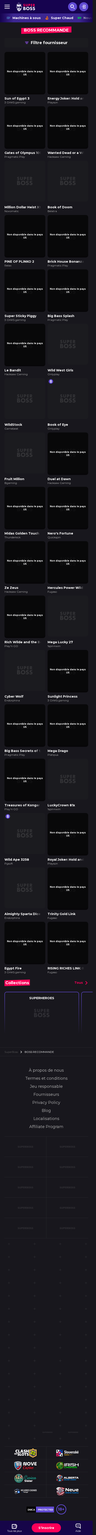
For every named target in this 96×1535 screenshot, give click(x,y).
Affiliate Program (46, 1100)
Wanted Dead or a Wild (67, 150)
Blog (46, 1084)
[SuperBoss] (25, 6)
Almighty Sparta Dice (22, 889)
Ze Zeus (11, 572)
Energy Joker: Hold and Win (71, 97)
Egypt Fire (13, 942)
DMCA (31, 1483)
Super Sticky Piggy (20, 308)
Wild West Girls (60, 361)
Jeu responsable (46, 1059)
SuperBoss (11, 1025)
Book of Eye (58, 414)
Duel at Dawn (59, 466)
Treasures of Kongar (22, 783)
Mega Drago (58, 730)
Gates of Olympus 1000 (24, 150)
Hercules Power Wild (65, 572)
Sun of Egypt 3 (16, 97)
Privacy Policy (46, 1075)
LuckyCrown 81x (61, 783)
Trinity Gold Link (61, 889)
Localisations (46, 1092)
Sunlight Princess (62, 678)
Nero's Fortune (60, 519)
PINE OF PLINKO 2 (19, 255)
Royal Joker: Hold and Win (70, 836)
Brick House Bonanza (66, 255)
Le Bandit (12, 361)
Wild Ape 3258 (16, 836)
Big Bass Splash (61, 308)
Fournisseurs (46, 1067)
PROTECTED (45, 1483)
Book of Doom (60, 202)
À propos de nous (46, 1043)
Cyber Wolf (13, 678)
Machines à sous (27, 18)
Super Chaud (62, 18)
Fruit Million (14, 466)
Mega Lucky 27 (60, 625)
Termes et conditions (46, 1051)
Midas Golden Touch (21, 519)
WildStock (13, 414)
